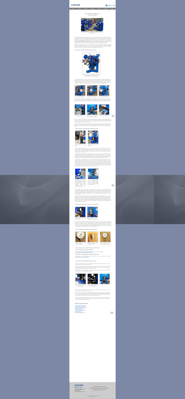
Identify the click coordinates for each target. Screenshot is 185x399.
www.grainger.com (78, 311)
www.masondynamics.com (80, 312)
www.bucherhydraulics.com (80, 307)
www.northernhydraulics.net (80, 310)
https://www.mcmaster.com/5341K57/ (82, 257)
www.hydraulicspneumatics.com (81, 306)
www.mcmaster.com (78, 309)
